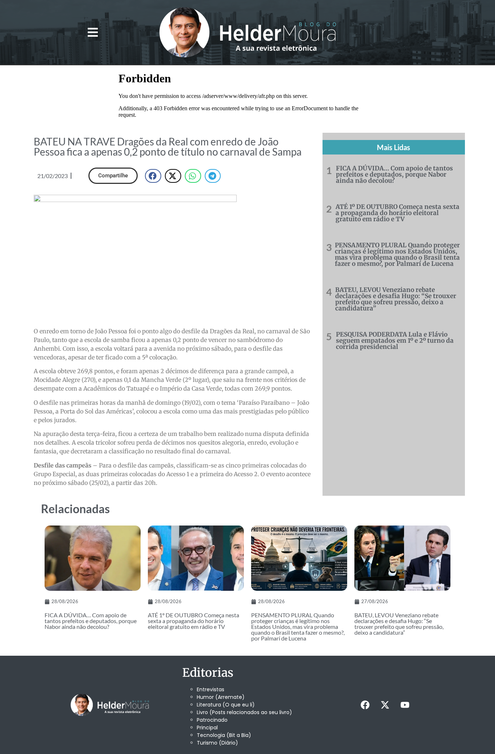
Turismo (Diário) (217, 742)
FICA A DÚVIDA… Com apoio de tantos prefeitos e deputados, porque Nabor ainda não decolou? (394, 174)
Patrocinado (212, 720)
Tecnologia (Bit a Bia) (224, 735)
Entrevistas (210, 689)
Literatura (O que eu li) (226, 704)
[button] (92, 32)
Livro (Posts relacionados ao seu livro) (244, 712)
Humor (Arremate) (221, 697)
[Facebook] (365, 705)
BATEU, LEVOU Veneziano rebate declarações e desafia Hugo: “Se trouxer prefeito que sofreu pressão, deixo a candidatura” (395, 299)
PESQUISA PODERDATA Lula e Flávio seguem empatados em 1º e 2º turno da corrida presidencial (395, 340)
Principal (207, 727)
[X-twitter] (385, 705)
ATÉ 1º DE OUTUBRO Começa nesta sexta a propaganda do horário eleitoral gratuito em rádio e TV (397, 213)
